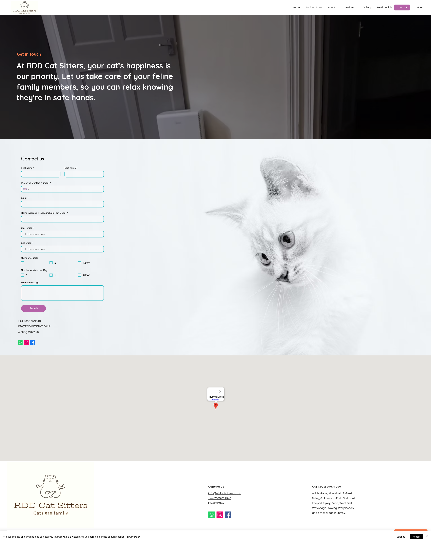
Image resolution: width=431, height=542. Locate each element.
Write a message (30, 282)
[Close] (427, 536)
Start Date (27, 228)
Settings (400, 536)
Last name (70, 168)
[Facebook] (32, 342)
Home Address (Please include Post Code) (44, 213)
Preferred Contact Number (36, 183)
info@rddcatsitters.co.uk (34, 326)
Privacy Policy (133, 536)
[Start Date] (24, 234)
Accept (416, 536)
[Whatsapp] (20, 342)
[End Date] (24, 249)
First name (27, 168)
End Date (26, 243)
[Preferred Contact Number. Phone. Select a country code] (26, 189)
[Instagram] (26, 342)
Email (24, 198)
